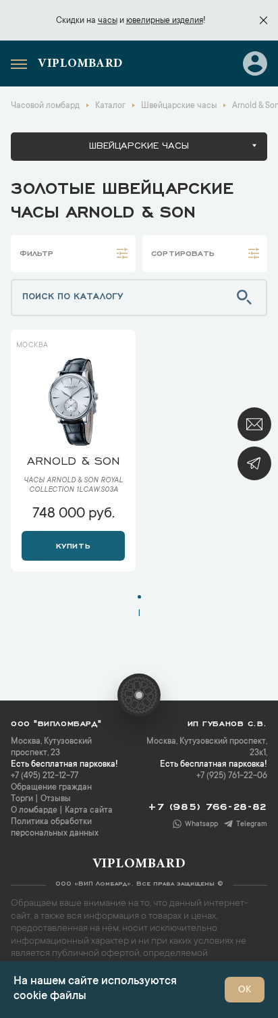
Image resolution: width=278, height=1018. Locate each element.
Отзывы (55, 799)
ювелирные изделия (164, 21)
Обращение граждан (51, 787)
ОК (244, 990)
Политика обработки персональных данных (55, 827)
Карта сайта (89, 810)
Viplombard (80, 64)
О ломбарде (34, 810)
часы (107, 21)
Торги (22, 799)
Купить (73, 544)
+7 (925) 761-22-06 (231, 776)
